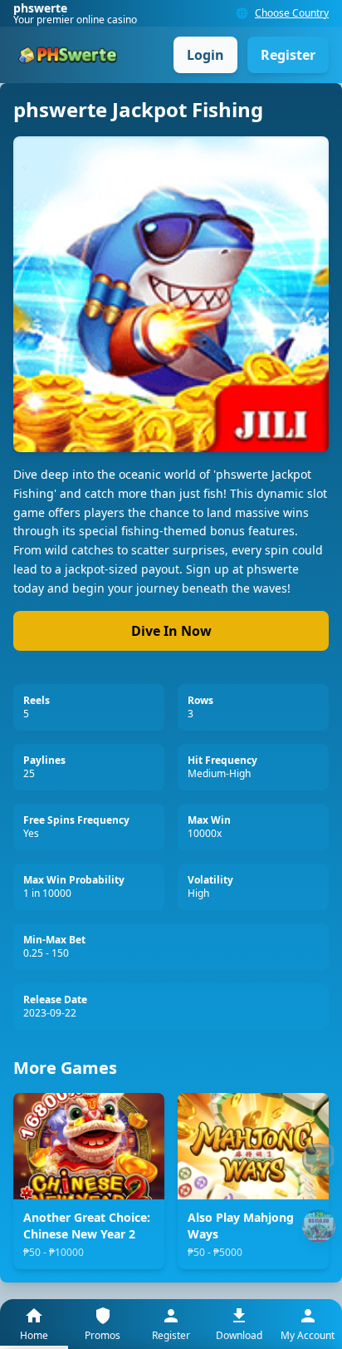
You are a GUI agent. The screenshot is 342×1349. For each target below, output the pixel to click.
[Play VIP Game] (318, 1226)
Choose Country (292, 13)
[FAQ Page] (318, 1159)
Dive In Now (171, 631)
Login (205, 55)
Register (288, 55)
